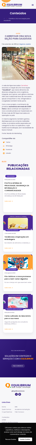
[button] (32, 4)
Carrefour (24, 85)
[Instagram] (16, 394)
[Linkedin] (19, 394)
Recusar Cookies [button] (10, 439)
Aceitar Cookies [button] (25, 439)
